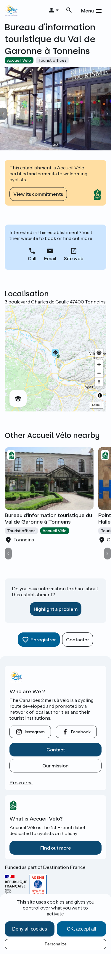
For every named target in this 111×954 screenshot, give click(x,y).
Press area (21, 783)
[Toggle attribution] (99, 395)
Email (50, 258)
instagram (35, 731)
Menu (87, 11)
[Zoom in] (99, 364)
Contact (55, 750)
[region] (55, 358)
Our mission (55, 766)
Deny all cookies (29, 928)
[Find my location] (99, 353)
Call (32, 258)
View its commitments (38, 194)
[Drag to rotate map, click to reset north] (99, 381)
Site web (73, 258)
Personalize (56, 944)
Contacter (77, 640)
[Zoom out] (99, 373)
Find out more (55, 848)
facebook (81, 731)
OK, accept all (81, 928)
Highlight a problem (56, 609)
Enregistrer (43, 640)
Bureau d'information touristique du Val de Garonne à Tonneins (48, 518)
